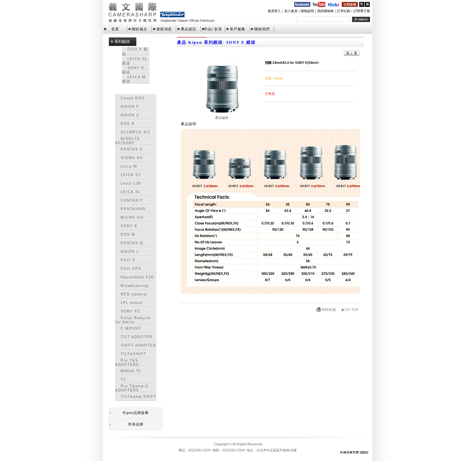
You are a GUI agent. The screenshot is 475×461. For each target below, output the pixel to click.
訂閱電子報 (362, 11)
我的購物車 (325, 11)
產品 (181, 42)
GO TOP (351, 310)
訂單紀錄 (343, 11)
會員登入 (274, 11)
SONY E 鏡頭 (240, 42)
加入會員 (290, 11)
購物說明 (307, 11)
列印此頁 (329, 310)
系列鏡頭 (213, 42)
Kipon (195, 42)
